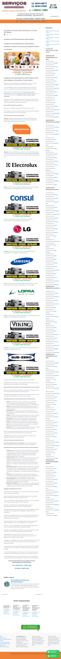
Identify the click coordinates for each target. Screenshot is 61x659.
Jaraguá (55, 400)
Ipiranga (55, 225)
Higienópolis (56, 88)
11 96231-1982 (25, 568)
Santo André (56, 500)
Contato (1, 640)
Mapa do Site (2, 645)
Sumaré (55, 449)
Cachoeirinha (56, 127)
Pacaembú (55, 413)
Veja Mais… (26, 646)
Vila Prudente (56, 352)
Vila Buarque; (56, 116)
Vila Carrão (55, 341)
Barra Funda (55, 371)
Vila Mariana (56, 284)
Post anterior (4, 594)
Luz (54, 98)
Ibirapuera (55, 217)
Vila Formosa (56, 345)
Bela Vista (55, 66)
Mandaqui (55, 153)
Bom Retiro (55, 70)
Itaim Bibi (55, 228)
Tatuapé (55, 338)
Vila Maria (55, 177)
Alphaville (55, 479)
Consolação (55, 84)
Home (1, 636)
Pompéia (55, 433)
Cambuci (55, 77)
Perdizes (55, 422)
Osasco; (55, 468)
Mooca (54, 327)
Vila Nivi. (55, 184)
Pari (54, 102)
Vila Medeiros (56, 180)
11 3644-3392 (27, 565)
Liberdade (55, 95)
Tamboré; (55, 482)
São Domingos (56, 445)
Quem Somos (3, 637)
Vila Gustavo (56, 173)
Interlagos (55, 221)
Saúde (54, 273)
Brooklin (55, 207)
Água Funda (55, 198)
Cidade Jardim (56, 214)
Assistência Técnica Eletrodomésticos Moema (17, 607)
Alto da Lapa (56, 375)
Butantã (55, 384)
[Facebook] (4, 34)
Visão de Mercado (46, 653)
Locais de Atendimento (5, 642)
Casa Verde (55, 130)
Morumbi (55, 262)
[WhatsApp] (9, 34)
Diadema (55, 515)
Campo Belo (56, 210)
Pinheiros (55, 425)
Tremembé (55, 161)
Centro (54, 80)
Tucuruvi (55, 164)
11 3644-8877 (19, 565)
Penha (54, 330)
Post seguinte (38, 594)
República (55, 106)
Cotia (54, 475)
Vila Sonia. (55, 458)
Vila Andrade (56, 280)
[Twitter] (7, 34)
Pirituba (55, 429)
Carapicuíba (55, 491)
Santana (55, 157)
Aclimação (55, 63)
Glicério (55, 91)
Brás (54, 73)
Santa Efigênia (56, 113)
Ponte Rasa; (55, 334)
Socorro (55, 277)
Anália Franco (56, 296)
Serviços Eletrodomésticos (5, 639)
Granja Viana (56, 393)
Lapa (54, 409)
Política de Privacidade (5, 643)
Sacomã (55, 266)
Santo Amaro (56, 270)
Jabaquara (55, 232)
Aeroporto (55, 194)
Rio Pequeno (56, 441)
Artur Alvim (55, 303)
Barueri (55, 472)
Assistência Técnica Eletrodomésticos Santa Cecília (36, 608)
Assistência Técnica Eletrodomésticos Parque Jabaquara (26, 608)
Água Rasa (55, 293)
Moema (55, 259)
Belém (54, 307)
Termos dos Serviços (4, 646)
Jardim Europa (56, 241)
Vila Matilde (55, 348)
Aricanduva (55, 300)
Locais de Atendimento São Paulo (7, 607)
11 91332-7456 (28, 18)
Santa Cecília (56, 109)
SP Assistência (6, 609)
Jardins (55, 255)
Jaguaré (55, 397)
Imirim (54, 139)
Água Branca (56, 362)
